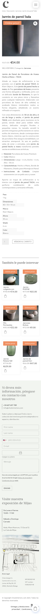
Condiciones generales (30, 609)
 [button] (6, 296)
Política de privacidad (24, 478)
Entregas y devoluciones (20, 607)
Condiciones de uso (8, 480)
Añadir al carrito (22, 241)
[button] (35, 23)
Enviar (7, 488)
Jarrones (18, 11)
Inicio (4, 11)
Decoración (11, 11)
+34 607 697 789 (10, 405)
